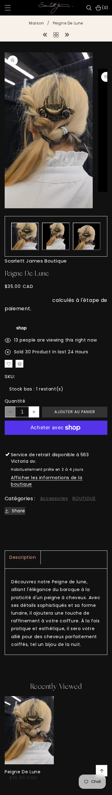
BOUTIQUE (84, 498)
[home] (55, 788)
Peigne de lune (22, 772)
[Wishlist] (33, 788)
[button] (11, 8)
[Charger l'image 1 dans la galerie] (25, 236)
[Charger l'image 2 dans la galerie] (56, 236)
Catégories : (20, 498)
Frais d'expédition (28, 300)
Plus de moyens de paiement (56, 442)
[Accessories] (56, 34)
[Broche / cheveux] (67, 34)
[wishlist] (8, 364)
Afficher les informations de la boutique (46, 481)
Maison (36, 23)
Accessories (54, 498)
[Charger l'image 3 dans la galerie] (86, 236)
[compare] (19, 364)
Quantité (15, 401)
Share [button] (18, 511)
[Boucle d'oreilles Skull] (45, 34)
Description (22, 557)
